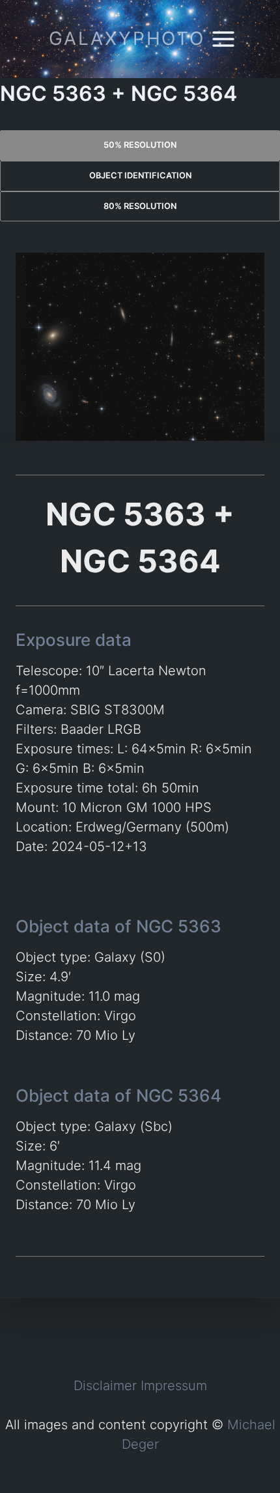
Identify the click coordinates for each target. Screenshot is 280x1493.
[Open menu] (223, 38)
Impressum (174, 1385)
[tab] (140, 145)
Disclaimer (105, 1385)
